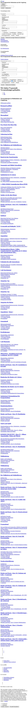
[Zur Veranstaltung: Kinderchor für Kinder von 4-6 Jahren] (10, 383)
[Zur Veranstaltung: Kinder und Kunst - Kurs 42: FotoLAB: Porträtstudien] (13, 533)
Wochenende (5, 19)
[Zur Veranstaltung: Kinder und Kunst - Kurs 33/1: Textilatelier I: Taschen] (13, 201)
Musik (17, 35)
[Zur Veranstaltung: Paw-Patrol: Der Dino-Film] (7, 122)
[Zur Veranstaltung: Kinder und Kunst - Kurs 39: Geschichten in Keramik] (13, 362)
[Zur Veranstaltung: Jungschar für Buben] (6, 299)
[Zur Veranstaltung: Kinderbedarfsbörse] (6, 403)
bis (2, 23)
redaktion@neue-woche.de (9, 662)
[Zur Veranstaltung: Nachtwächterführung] (6, 558)
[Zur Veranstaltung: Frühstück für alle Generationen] (8, 259)
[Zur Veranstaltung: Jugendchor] (4, 233)
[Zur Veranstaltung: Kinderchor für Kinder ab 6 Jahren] (9, 374)
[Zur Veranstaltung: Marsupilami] (4, 112)
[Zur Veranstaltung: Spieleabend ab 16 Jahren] (7, 172)
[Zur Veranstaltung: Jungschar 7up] (4, 278)
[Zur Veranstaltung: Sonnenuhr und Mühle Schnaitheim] (9, 162)
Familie (14, 34)
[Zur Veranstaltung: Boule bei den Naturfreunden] (8, 154)
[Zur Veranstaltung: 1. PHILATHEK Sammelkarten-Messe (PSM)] (12, 181)
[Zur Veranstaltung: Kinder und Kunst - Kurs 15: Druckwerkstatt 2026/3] (13, 509)
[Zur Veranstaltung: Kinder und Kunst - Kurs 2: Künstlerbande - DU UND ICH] (14, 596)
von (2, 21)
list (4, 93)
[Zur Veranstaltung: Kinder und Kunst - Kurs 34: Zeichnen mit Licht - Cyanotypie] (14, 570)
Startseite (3, 39)
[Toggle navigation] (6, 5)
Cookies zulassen (5, 706)
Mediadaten (6, 680)
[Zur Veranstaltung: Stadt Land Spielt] (5, 420)
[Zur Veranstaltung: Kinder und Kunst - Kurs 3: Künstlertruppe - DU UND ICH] (14, 610)
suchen (2, 8)
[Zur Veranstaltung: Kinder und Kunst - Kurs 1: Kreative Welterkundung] (13, 622)
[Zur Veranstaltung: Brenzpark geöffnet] (5, 103)
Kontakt (5, 669)
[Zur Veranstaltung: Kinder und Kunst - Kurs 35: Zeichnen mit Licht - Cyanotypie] (14, 582)
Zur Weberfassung (5, 48)
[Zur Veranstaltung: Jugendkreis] (4, 309)
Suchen (2, 37)
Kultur (12, 35)
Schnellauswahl (5, 17)
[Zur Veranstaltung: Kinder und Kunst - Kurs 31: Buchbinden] (11, 444)
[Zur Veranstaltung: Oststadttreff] (4, 318)
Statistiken (4, 705)
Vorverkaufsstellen (7, 667)
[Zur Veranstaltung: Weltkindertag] (4, 453)
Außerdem (5, 32)
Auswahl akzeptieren (14, 706)
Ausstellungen (13, 32)
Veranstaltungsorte (5, 41)
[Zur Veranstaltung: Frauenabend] (4, 521)
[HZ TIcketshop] (2, 1)
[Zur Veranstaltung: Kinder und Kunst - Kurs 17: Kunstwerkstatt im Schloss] (14, 544)
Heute (3, 18)
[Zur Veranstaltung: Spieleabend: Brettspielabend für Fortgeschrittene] (12, 393)
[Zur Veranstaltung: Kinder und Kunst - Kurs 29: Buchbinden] (11, 411)
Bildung (20, 32)
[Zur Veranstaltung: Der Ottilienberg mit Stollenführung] (9, 142)
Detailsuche (8, 8)
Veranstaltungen (4, 40)
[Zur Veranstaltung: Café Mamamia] (5, 338)
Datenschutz (6, 671)
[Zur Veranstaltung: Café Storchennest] (5, 267)
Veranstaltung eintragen (8, 677)
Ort (2, 27)
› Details (6, 701)
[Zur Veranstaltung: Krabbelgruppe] (5, 329)
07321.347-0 (6, 660)
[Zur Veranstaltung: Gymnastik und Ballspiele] (7, 223)
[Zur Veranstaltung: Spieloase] (3, 212)
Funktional (4, 703)
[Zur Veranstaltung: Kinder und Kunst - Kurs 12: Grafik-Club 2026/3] (12, 496)
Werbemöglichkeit (7, 678)
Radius (3, 28)
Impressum (5, 670)
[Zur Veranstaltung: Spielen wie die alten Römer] (8, 192)
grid (4, 94)
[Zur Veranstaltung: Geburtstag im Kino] (6, 131)
